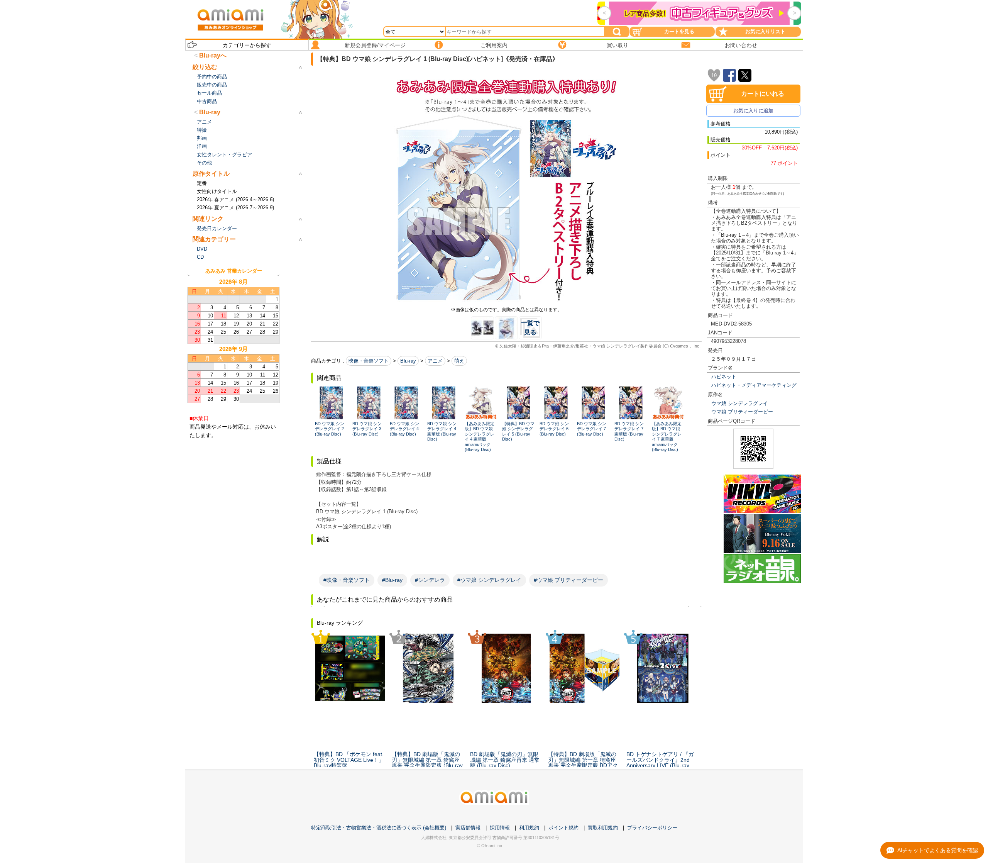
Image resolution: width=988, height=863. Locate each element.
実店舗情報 (467, 828)
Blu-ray (408, 361)
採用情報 (500, 828)
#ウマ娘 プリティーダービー (568, 580)
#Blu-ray (392, 580)
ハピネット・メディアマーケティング (754, 385)
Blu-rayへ (213, 55)
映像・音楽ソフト (369, 361)
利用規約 (529, 828)
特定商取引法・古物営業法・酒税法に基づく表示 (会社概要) (378, 828)
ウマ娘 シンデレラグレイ (739, 403)
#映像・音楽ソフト (346, 580)
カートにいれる (762, 93)
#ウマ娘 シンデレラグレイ (489, 580)
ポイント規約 (563, 828)
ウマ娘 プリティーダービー (742, 412)
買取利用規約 (603, 828)
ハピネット (723, 377)
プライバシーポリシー (652, 828)
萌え (459, 361)
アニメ (435, 361)
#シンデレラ (430, 580)
